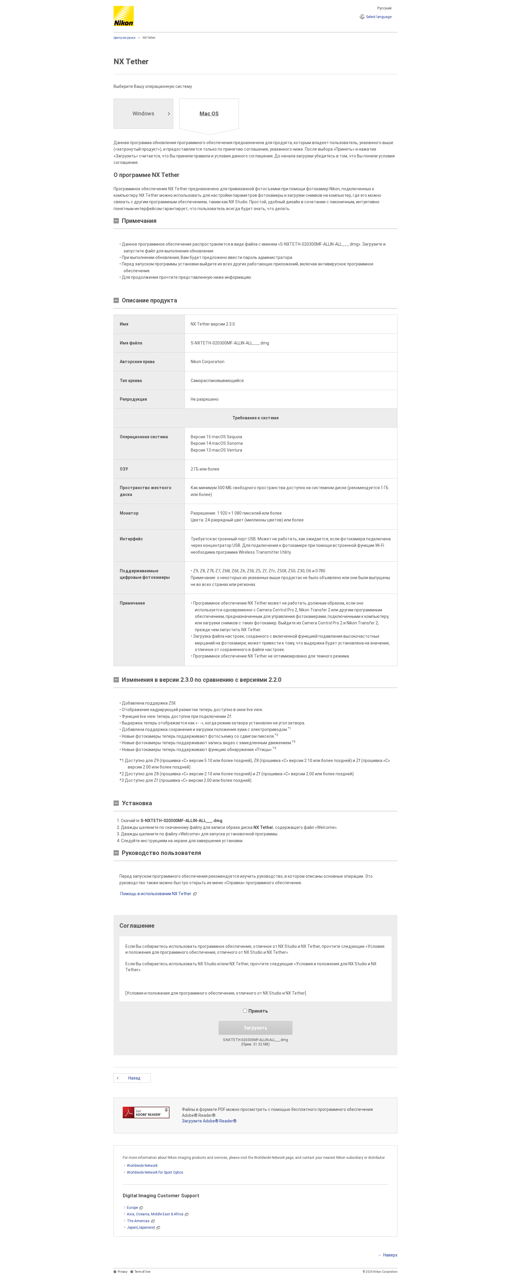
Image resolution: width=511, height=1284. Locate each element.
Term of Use (142, 1271)
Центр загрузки (124, 37)
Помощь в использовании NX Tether (155, 893)
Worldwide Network (142, 1166)
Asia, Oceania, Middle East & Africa (155, 1214)
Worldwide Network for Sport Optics (155, 1172)
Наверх (390, 1255)
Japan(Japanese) (141, 1227)
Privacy (122, 1271)
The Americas (138, 1221)
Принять (258, 1011)
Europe (132, 1208)
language (379, 17)
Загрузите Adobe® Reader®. (209, 1121)
